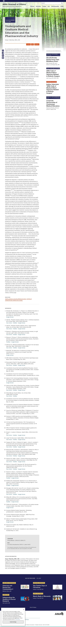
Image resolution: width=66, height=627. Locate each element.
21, (26, 149)
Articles (38, 6)
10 (29, 109)
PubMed (15, 323)
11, (14, 116)
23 (31, 158)
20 (27, 116)
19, (26, 116)
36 (30, 266)
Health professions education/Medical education (15, 298)
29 (11, 235)
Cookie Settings (25, 619)
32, (38, 262)
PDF (32, 44)
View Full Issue (33, 607)
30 (17, 249)
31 (31, 254)
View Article (9, 323)
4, (19, 76)
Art (49, 6)
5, (30, 81)
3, (18, 76)
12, (15, 116)
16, (22, 116)
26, (12, 190)
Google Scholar (10, 317)
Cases (44, 6)
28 (10, 195)
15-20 (20, 122)
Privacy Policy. (17, 619)
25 (31, 171)
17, (23, 116)
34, (7, 264)
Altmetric (37, 44)
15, (20, 116)
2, (17, 76)
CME (61, 6)
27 (13, 190)
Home (32, 6)
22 (27, 149)
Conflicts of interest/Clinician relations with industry (18, 299)
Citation (28, 44)
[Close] (23, 609)
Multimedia (55, 6)
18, (25, 116)
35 (8, 264)
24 (28, 166)
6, (31, 81)
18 (20, 131)
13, (17, 116)
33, (6, 264)
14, (18, 116)
